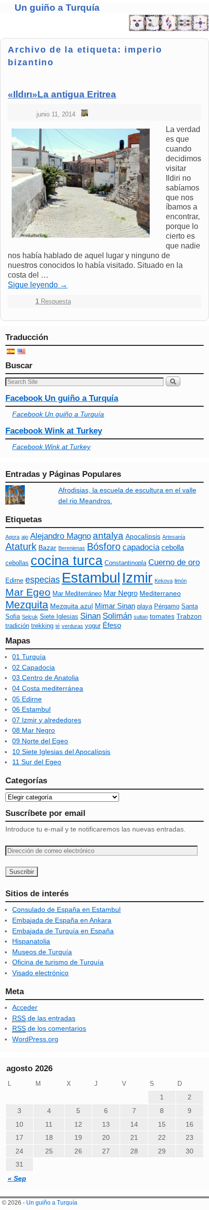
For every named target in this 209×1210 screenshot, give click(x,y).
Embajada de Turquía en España (63, 931)
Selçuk (30, 617)
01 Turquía (29, 657)
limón (180, 581)
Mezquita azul (71, 606)
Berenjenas (71, 548)
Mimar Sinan (115, 606)
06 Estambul (31, 709)
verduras (72, 626)
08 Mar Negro (33, 730)
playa (144, 606)
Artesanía (173, 537)
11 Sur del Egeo (36, 762)
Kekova (164, 581)
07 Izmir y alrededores (46, 720)
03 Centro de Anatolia (45, 677)
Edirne (14, 580)
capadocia (140, 547)
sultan (141, 617)
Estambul (91, 578)
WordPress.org (35, 1039)
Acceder (24, 1007)
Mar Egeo (28, 592)
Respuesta (53, 301)
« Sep (17, 1178)
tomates (162, 616)
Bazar (47, 547)
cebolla (172, 547)
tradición (17, 626)
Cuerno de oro (174, 562)
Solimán (117, 616)
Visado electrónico (40, 973)
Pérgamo (166, 606)
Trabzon (189, 616)
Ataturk (20, 546)
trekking (42, 626)
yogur (93, 626)
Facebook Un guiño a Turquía (61, 398)
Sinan (90, 616)
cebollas (17, 563)
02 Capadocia (33, 667)
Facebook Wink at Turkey (53, 430)
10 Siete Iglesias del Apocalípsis (61, 752)
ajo (24, 537)
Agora (12, 537)
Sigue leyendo (38, 285)
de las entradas (43, 1018)
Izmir (137, 577)
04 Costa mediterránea (47, 688)
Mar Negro (121, 593)
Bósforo (104, 546)
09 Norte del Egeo (40, 741)
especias (42, 580)
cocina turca (67, 560)
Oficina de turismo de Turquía (58, 962)
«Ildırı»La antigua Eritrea (62, 94)
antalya (108, 535)
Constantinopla (125, 563)
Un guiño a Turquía (57, 7)
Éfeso (112, 625)
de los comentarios (49, 1028)
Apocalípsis (142, 536)
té (57, 626)
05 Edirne (27, 699)
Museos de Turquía (42, 952)
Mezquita (26, 605)
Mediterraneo (160, 593)
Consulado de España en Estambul (66, 909)
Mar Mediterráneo (77, 593)
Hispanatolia (31, 941)
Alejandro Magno (60, 536)
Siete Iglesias (59, 616)
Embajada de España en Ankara (61, 920)
